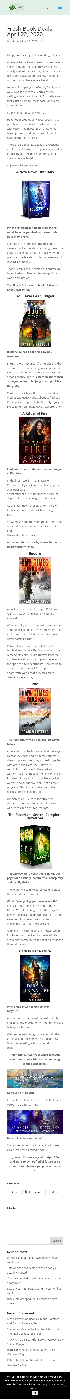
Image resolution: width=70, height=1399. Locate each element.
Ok (35, 1393)
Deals (44, 41)
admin (15, 41)
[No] (65, 1385)
